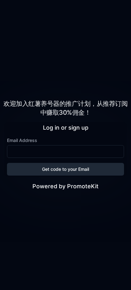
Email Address (22, 140)
